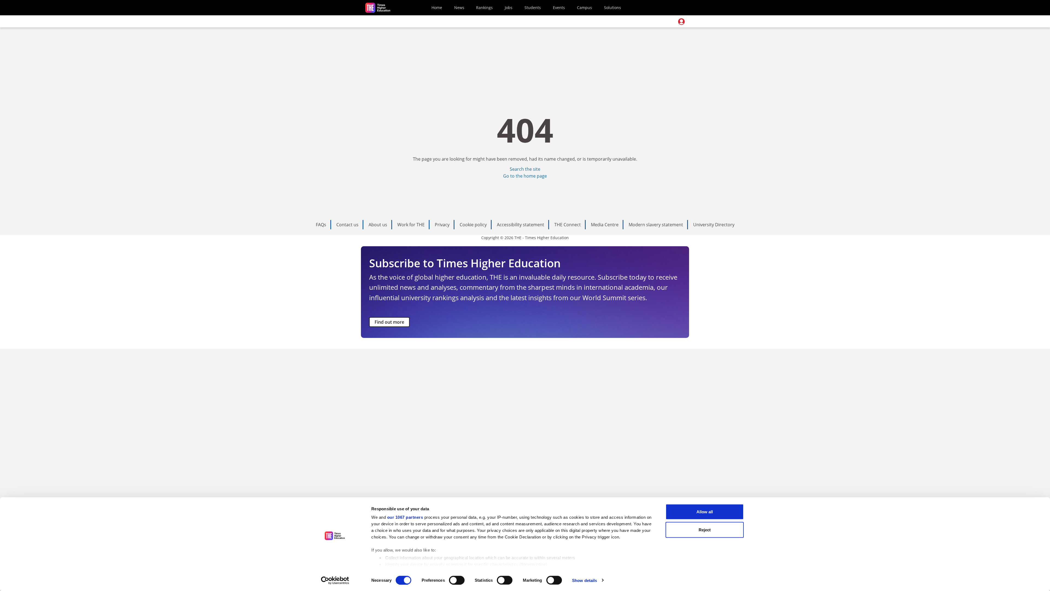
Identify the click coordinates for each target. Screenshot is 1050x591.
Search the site (525, 169)
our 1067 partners (405, 517)
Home (436, 7)
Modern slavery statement (656, 225)
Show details (584, 580)
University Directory (713, 225)
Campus (584, 7)
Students (532, 7)
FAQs (321, 225)
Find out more (389, 322)
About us (378, 225)
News (459, 7)
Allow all (704, 511)
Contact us (347, 225)
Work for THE (411, 225)
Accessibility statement (520, 225)
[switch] (457, 580)
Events (559, 7)
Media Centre (605, 225)
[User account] (681, 22)
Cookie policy (473, 225)
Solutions (612, 7)
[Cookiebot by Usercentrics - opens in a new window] (335, 580)
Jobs (508, 7)
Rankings (484, 7)
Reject (705, 529)
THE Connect (567, 225)
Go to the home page (525, 176)
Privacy (442, 225)
